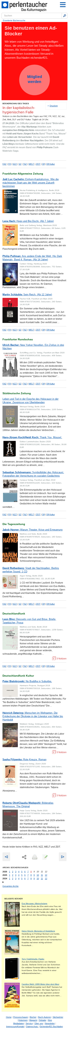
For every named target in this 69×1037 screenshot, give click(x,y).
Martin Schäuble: (27, 294)
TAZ (25, 164)
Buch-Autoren (44, 1017)
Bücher (33, 1017)
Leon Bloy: (29, 621)
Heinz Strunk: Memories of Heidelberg (38, 931)
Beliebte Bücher (13, 899)
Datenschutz (32, 1026)
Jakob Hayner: (32, 529)
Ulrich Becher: (33, 347)
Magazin (33, 1020)
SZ (20, 164)
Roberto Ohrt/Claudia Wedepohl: (27, 804)
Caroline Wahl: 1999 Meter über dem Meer (40, 984)
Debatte (42, 1020)
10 (38, 875)
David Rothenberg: (30, 570)
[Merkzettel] (44, 857)
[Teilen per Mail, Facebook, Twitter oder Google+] (24, 857)
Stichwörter (58, 1017)
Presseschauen (20, 1017)
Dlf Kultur (50, 164)
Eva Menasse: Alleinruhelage (34, 903)
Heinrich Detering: (32, 716)
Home (9, 1017)
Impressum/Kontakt (15, 1026)
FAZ (4, 164)
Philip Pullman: (32, 258)
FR (9, 164)
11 (42, 875)
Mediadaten (18, 1023)
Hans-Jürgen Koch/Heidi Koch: (32, 437)
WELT (31, 164)
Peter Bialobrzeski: (27, 681)
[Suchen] (64, 16)
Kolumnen (23, 1020)
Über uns (38, 1023)
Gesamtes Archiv (10, 886)
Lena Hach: (28, 221)
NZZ (15, 164)
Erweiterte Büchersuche (14, 20)
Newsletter (50, 1023)
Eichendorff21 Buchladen (51, 1026)
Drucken (54, 106)
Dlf (43, 164)
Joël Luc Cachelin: (30, 183)
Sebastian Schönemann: (33, 474)
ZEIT (38, 164)
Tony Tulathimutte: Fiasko (33, 959)
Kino (50, 1020)
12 (46, 875)
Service (29, 1023)
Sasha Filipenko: (24, 759)
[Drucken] (34, 857)
